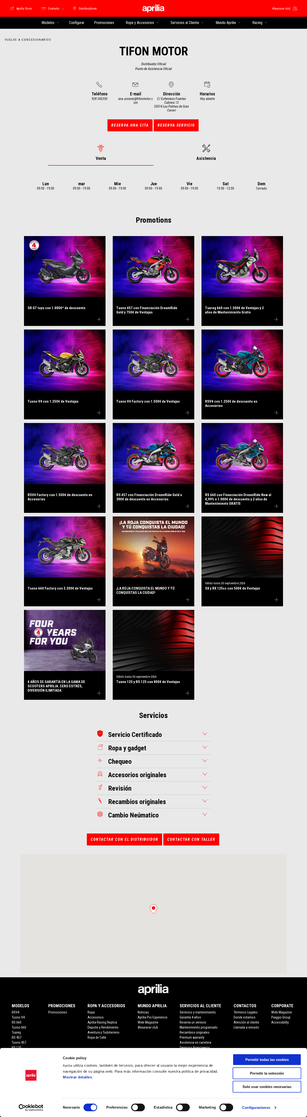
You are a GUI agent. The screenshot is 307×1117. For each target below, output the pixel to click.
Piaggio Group (280, 1017)
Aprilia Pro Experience (152, 1017)
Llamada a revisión (246, 1027)
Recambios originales (194, 1032)
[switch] (138, 1107)
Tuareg (16, 1032)
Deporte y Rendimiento (103, 1027)
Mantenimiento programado (199, 1027)
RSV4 (15, 1012)
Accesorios (96, 1017)
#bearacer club (148, 1027)
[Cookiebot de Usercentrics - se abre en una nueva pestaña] (31, 1107)
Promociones (57, 1012)
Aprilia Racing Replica (102, 1022)
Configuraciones (256, 1107)
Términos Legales (246, 1012)
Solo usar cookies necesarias (266, 1087)
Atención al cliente (246, 1022)
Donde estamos (244, 1017)
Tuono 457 (19, 1042)
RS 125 (16, 1047)
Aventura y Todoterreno (103, 1032)
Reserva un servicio (193, 1022)
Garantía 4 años (190, 1017)
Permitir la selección (267, 1073)
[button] (153, 909)
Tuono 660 (19, 1027)
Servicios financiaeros (195, 1047)
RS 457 (16, 1037)
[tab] (101, 153)
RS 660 (16, 1022)
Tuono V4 (18, 1017)
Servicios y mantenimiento (198, 1012)
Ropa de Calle (97, 1037)
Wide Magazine (148, 1022)
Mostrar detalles (77, 1077)
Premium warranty (192, 1037)
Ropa (91, 1012)
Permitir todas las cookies (267, 1060)
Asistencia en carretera (195, 1042)
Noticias (143, 1012)
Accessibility (280, 1022)
